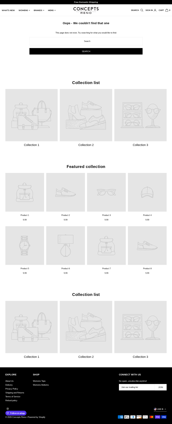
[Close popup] (136, 181)
